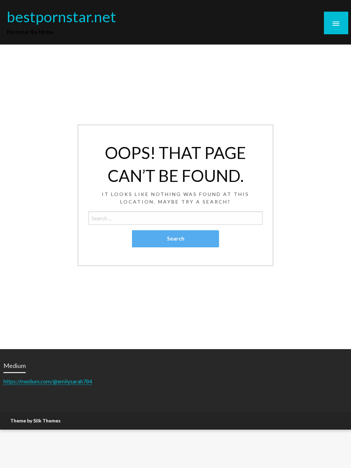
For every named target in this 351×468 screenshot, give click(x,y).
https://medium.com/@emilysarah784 (47, 381)
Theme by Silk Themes (35, 420)
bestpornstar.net (61, 16)
